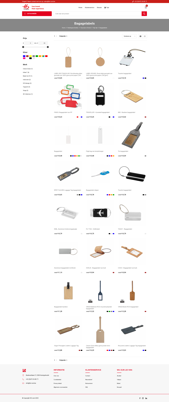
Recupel (119, 387)
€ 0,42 (122, 117)
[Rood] (46, 56)
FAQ (86, 387)
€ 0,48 (58, 156)
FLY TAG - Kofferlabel (93, 229)
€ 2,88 (58, 350)
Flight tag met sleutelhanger (94, 151)
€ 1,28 (58, 311)
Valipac (119, 379)
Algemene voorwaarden (60, 387)
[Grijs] (33, 56)
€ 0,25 (90, 117)
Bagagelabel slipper (92, 190)
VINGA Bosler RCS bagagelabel (128, 307)
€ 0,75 (90, 233)
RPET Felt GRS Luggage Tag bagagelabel (67, 190)
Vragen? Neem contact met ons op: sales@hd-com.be (38, 1)
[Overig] (43, 56)
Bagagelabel (58, 151)
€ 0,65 (58, 195)
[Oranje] (40, 56)
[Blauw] (24, 56)
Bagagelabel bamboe (61, 307)
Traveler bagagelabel (124, 73)
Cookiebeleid (57, 379)
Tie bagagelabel (123, 151)
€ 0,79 (58, 233)
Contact (87, 376)
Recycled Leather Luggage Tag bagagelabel (132, 345)
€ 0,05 (58, 78)
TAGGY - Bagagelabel (125, 229)
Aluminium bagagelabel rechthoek (65, 268)
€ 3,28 (122, 311)
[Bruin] (27, 56)
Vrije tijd (95, 28)
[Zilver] (33, 58)
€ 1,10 (58, 272)
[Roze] (24, 58)
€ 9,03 (122, 350)
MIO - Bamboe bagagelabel (126, 112)
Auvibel (119, 376)
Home (63, 28)
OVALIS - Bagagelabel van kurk (96, 268)
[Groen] (37, 56)
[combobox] (98, 13)
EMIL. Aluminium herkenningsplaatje (65, 229)
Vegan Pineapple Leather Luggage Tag (66, 345)
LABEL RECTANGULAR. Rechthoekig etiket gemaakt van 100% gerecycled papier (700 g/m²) (68, 75)
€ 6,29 (90, 350)
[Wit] (27, 58)
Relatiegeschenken (73, 28)
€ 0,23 (58, 117)
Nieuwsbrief (88, 379)
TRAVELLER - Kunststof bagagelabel (98, 112)
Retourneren (89, 383)
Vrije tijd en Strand (85, 28)
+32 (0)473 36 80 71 (140, 1)
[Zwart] (30, 58)
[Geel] (30, 56)
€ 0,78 (90, 195)
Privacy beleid (58, 383)
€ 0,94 (90, 272)
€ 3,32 (90, 311)
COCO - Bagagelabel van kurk (127, 268)
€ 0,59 (122, 156)
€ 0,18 (122, 78)
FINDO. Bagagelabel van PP (63, 112)
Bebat (118, 383)
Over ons (56, 376)
